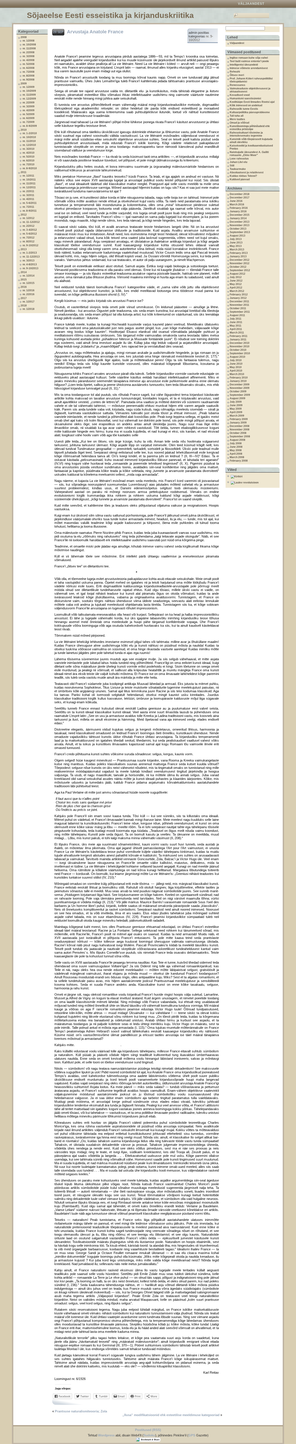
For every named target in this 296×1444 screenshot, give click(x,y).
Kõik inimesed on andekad (246, 105)
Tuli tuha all (236, 115)
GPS (191, 1435)
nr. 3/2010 (28, 148)
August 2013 (237, 235)
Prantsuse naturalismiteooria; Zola (81, 1411)
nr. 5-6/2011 (30, 202)
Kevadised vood (240, 95)
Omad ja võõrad (239, 122)
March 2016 (237, 204)
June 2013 (236, 242)
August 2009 (237, 398)
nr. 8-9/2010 (30, 168)
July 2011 (235, 318)
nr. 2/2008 (28, 52)
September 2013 (240, 232)
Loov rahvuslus (239, 158)
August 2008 (237, 439)
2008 (24, 37)
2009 (24, 83)
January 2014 (238, 218)
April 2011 (236, 329)
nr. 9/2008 (28, 79)
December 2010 (239, 342)
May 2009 (236, 408)
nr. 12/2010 (29, 144)
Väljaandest (251, 3)
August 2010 (237, 356)
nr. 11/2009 (29, 94)
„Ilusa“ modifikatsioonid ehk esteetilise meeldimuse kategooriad (171, 1415)
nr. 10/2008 (29, 44)
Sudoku (149, 1435)
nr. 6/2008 (28, 67)
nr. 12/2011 (29, 187)
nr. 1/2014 (28, 275)
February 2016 (239, 207)
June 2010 (236, 363)
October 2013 (238, 228)
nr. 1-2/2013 (30, 252)
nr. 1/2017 (28, 301)
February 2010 (239, 377)
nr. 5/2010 (28, 156)
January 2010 (238, 381)
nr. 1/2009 (28, 87)
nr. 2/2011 (28, 191)
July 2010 (236, 360)
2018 (24, 305)
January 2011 (238, 339)
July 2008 (236, 443)
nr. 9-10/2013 (30, 268)
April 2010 (236, 370)
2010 (24, 129)
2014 (24, 272)
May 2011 (235, 325)
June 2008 (236, 446)
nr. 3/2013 (28, 260)
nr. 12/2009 (29, 98)
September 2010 (240, 353)
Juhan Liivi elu (238, 162)
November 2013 (239, 225)
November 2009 (239, 388)
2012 (24, 214)
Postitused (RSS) (148, 1430)
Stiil (232, 165)
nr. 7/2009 (28, 122)
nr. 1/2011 (28, 175)
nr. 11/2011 (29, 183)
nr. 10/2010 (29, 137)
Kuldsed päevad (240, 179)
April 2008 (236, 453)
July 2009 (236, 401)
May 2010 (236, 367)
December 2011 (239, 301)
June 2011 (236, 322)
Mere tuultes (237, 119)
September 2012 (240, 270)
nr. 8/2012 (28, 241)
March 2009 (237, 415)
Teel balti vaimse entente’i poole (249, 61)
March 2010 (237, 374)
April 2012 (236, 287)
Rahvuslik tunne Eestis (244, 108)
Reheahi (235, 71)
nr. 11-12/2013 (31, 256)
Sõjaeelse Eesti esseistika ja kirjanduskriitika (110, 15)
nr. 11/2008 (29, 48)
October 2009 (238, 391)
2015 (24, 279)
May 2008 (236, 450)
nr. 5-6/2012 (30, 233)
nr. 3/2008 (28, 56)
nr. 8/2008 (28, 75)
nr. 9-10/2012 (30, 245)
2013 (24, 249)
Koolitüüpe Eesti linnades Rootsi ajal (252, 101)
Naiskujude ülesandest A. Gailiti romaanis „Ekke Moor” (249, 154)
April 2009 (236, 412)
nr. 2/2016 (28, 294)
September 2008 (240, 436)
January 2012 (238, 297)
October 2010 (238, 349)
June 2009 (236, 405)
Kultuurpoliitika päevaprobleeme (250, 112)
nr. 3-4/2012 (30, 229)
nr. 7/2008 (28, 71)
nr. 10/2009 (29, 90)
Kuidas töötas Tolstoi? (243, 175)
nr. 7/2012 (28, 237)
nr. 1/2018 (28, 309)
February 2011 (238, 336)
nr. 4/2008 (28, 60)
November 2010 (239, 346)
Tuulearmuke (238, 169)
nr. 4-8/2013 (30, 264)
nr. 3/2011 (28, 195)
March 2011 (237, 332)
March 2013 (237, 249)
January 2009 (238, 422)
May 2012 (236, 284)
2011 (23, 172)
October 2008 (238, 433)
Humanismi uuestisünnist (245, 98)
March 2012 (237, 291)
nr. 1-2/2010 (30, 133)
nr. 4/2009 (28, 110)
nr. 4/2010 (28, 152)
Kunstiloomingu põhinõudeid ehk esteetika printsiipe (250, 128)
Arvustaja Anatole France (95, 31)
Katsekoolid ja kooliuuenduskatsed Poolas (251, 147)
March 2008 (237, 457)
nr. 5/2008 (28, 64)
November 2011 (239, 304)
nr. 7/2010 (28, 164)
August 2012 (237, 273)
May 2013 (236, 246)
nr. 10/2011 (29, 179)
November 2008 (239, 429)
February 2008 (239, 460)
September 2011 (240, 311)
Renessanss (237, 85)
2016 (24, 286)
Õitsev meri (237, 75)
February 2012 (239, 294)
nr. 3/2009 (28, 106)
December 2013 (239, 221)
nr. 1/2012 (28, 218)
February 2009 (239, 419)
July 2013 (236, 239)
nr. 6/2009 (28, 118)
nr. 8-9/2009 (30, 125)
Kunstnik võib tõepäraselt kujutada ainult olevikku (251, 141)
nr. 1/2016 (28, 290)
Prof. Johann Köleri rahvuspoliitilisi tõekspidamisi (251, 80)
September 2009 (240, 394)
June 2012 (236, 280)
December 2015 (239, 214)
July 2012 (236, 277)
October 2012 (238, 266)
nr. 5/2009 (28, 114)
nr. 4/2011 (28, 199)
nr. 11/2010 (29, 141)
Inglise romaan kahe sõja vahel (249, 57)
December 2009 (239, 384)
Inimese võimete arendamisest (249, 68)
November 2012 (239, 263)
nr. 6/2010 (28, 160)
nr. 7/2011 (28, 206)
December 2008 (239, 426)
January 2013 (238, 256)
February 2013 (239, 252)
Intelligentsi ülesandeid (244, 64)
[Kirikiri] (255, 477)
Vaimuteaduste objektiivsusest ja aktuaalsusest (250, 90)
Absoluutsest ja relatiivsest (246, 172)
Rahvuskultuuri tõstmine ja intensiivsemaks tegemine (246, 134)
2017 (24, 298)
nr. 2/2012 (28, 225)
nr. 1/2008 (28, 40)
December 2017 (239, 197)
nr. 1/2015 (28, 283)
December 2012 (239, 259)
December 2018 (239, 194)
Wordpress (106, 1435)
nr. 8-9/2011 (30, 210)
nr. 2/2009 (28, 102)
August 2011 (237, 315)
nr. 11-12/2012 (31, 222)
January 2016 (238, 211)
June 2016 (236, 201)
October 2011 (238, 308)
